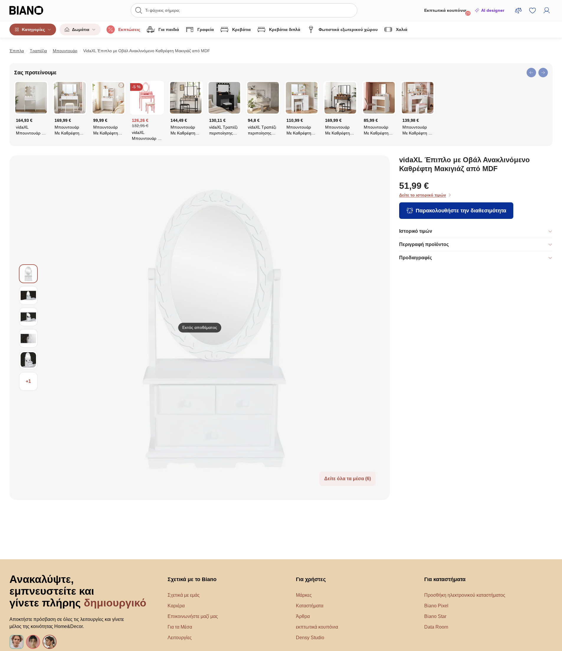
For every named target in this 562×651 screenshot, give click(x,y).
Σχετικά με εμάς (184, 595)
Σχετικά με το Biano (192, 579)
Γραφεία (205, 29)
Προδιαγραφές (415, 257)
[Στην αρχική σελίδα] (38, 10)
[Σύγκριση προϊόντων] (518, 10)
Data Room (436, 626)
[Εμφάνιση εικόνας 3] (28, 316)
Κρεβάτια (241, 29)
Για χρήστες (311, 579)
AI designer (492, 10)
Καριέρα (176, 605)
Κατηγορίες (33, 29)
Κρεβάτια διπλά (284, 29)
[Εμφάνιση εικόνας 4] (28, 338)
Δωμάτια (80, 29)
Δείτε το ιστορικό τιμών (422, 195)
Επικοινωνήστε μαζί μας (193, 616)
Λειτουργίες (180, 637)
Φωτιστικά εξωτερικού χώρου (348, 29)
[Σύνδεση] (547, 10)
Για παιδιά (168, 29)
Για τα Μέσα (180, 626)
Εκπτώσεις (129, 29)
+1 (28, 381)
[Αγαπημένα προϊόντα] (532, 10)
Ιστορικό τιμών (415, 231)
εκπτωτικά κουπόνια (317, 626)
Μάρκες (304, 595)
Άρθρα (303, 616)
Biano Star (435, 616)
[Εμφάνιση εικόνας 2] (28, 295)
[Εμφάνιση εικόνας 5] (28, 359)
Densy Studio (310, 637)
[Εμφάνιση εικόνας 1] (28, 273)
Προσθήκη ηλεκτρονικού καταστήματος (464, 595)
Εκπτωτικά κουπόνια (447, 11)
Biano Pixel (436, 605)
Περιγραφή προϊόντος (424, 244)
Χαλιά (401, 29)
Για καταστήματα (445, 579)
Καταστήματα (309, 605)
